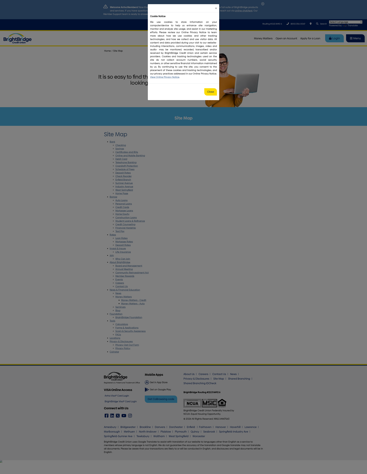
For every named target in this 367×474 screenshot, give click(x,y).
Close (210, 91)
